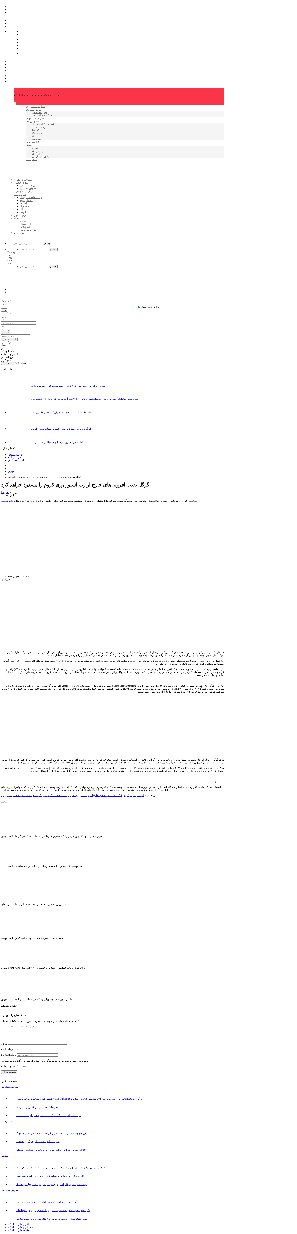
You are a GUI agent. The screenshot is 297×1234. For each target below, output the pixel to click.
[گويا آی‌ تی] (37, 185)
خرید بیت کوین (14, 454)
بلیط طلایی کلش (15, 460)
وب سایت (6, 1066)
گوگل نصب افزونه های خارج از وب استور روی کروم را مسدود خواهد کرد (85, 795)
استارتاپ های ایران (10, 1087)
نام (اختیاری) (7, 1049)
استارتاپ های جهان (10, 1190)
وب (3, 795)
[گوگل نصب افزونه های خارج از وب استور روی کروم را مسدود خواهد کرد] (55, 571)
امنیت (133, 795)
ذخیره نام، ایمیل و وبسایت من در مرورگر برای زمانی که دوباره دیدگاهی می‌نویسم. (47, 1060)
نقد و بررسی (7, 1121)
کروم (126, 795)
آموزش (11, 471)
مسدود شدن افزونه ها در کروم (22, 795)
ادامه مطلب (7, 501)
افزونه (140, 795)
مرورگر (43, 795)
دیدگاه (4, 1043)
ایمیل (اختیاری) (8, 1055)
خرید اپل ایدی (14, 457)
